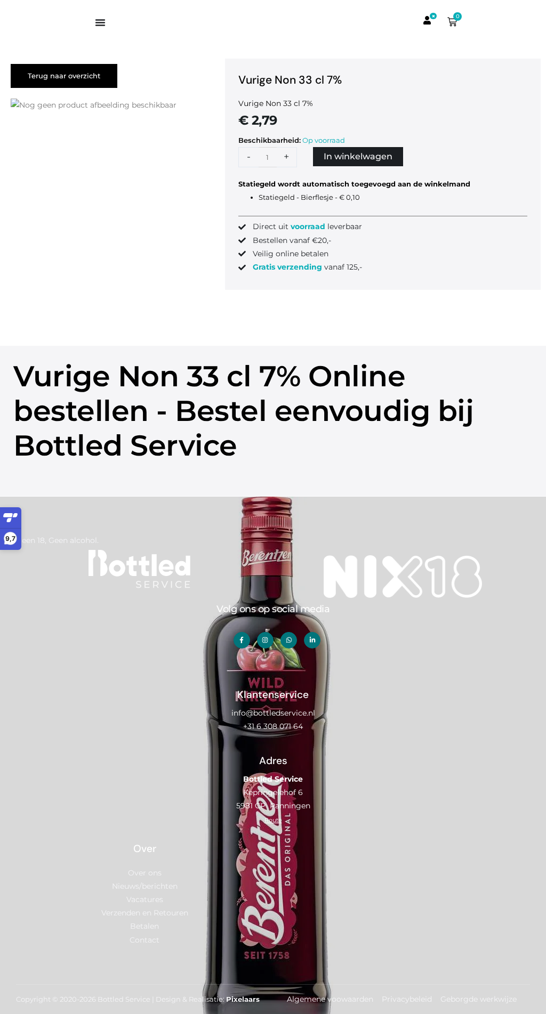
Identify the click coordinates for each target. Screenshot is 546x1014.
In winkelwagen (358, 156)
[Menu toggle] (100, 22)
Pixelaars (243, 999)
